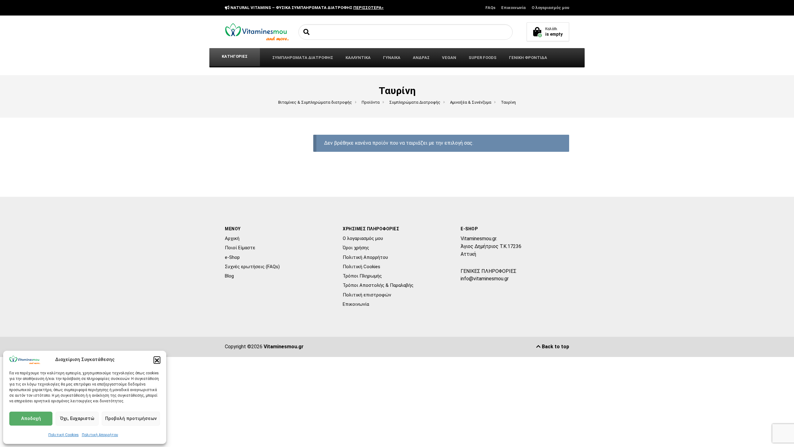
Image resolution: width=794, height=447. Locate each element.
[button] (157, 360)
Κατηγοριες (235, 56)
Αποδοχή (31, 418)
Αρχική (232, 238)
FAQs (490, 7)
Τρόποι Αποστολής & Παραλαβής (378, 285)
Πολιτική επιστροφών (367, 295)
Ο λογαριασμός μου (550, 7)
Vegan (449, 57)
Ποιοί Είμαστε (240, 248)
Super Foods (483, 57)
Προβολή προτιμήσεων (131, 418)
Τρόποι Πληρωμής (362, 276)
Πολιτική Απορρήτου (100, 435)
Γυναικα (391, 57)
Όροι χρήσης (356, 248)
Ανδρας (421, 57)
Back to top (555, 347)
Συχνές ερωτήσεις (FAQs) (252, 266)
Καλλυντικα (358, 57)
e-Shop (232, 257)
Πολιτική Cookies (63, 435)
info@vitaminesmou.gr (485, 279)
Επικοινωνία (513, 7)
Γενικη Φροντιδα (528, 57)
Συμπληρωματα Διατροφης (302, 57)
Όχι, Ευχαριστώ (77, 418)
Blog (229, 276)
